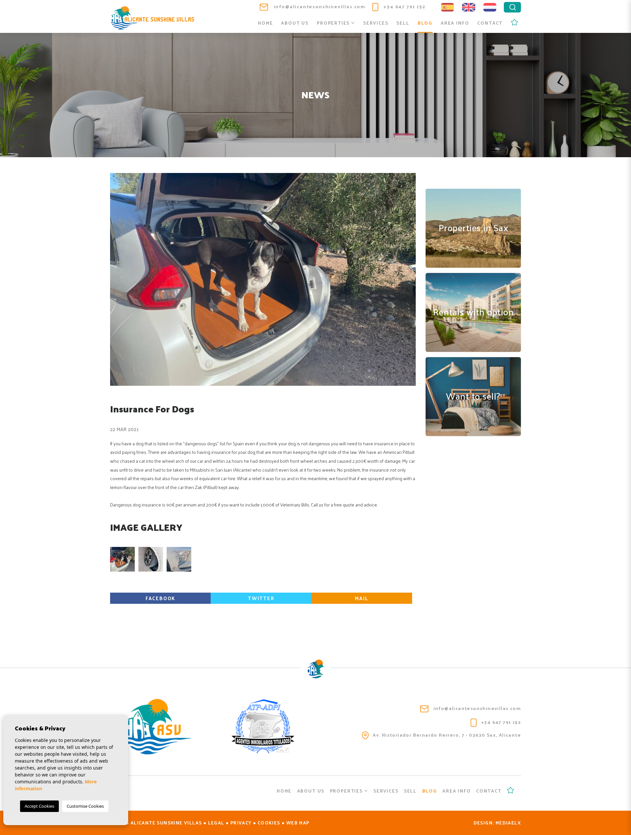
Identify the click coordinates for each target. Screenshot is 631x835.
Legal (216, 823)
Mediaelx (508, 823)
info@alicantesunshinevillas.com (318, 6)
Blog (425, 23)
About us (295, 23)
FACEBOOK (160, 598)
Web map (298, 823)
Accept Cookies (39, 806)
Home (265, 23)
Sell (402, 23)
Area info (455, 23)
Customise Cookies (85, 806)
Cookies (269, 823)
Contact (489, 23)
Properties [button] (334, 23)
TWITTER (261, 598)
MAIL (361, 598)
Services (375, 23)
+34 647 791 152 (404, 6)
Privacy (241, 823)
